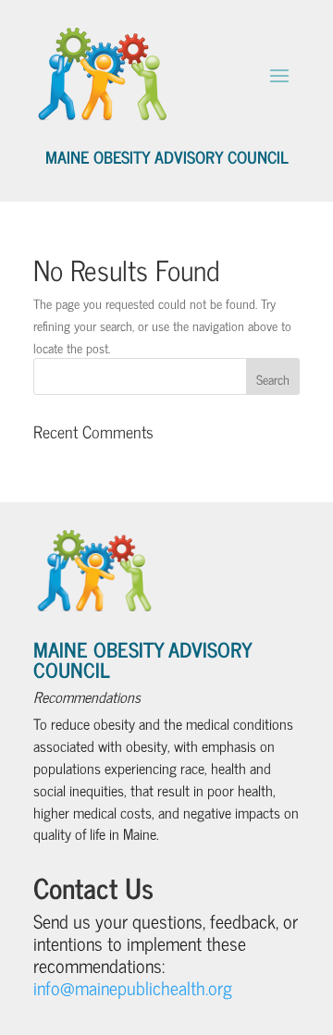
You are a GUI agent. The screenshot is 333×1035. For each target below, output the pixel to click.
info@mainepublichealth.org (132, 987)
